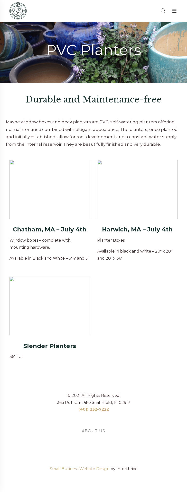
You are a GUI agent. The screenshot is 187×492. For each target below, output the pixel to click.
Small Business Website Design (80, 469)
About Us (93, 431)
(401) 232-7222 (93, 409)
